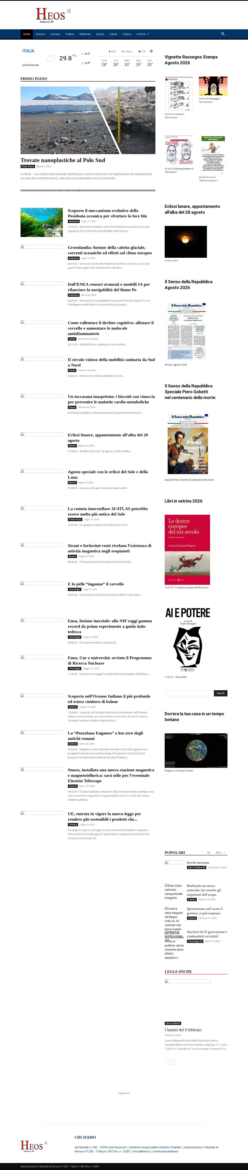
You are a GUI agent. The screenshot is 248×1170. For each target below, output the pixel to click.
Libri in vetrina (173, 1023)
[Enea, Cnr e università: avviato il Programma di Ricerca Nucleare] (42, 669)
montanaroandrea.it (165, 1151)
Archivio (141, 34)
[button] (222, 34)
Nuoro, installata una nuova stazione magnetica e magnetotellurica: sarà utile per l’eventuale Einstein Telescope (111, 775)
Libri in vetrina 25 (196, 867)
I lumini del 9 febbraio (183, 1030)
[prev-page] (167, 956)
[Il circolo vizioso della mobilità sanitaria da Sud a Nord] (42, 371)
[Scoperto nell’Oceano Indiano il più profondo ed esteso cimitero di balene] (42, 708)
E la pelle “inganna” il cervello (96, 584)
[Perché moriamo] (174, 870)
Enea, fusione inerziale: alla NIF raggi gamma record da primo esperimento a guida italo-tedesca (110, 626)
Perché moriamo (198, 862)
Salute (113, 34)
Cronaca (55, 34)
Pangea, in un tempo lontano (179, 770)
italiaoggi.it (214, 98)
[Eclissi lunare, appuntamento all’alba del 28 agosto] (42, 446)
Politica (70, 34)
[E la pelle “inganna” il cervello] (42, 594)
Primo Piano (28, 166)
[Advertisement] (156, 15)
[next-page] (173, 956)
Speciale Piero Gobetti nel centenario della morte (189, 479)
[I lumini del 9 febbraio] (196, 1002)
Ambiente (85, 34)
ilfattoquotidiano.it (184, 168)
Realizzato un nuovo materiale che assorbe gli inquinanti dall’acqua (204, 890)
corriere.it (179, 114)
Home (26, 34)
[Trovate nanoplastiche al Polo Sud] (88, 120)
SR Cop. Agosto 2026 (176, 364)
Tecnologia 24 (195, 941)
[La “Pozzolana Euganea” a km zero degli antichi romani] (42, 744)
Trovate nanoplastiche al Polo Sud (63, 160)
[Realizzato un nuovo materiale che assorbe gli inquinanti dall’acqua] (174, 893)
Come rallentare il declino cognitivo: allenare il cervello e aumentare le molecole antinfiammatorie (111, 328)
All (208, 852)
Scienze (40, 34)
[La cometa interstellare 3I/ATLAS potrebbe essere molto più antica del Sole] (42, 520)
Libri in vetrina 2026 (183, 501)
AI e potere (181, 677)
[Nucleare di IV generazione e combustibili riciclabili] (174, 939)
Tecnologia (74, 589)
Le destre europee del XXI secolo (192, 587)
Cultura (127, 34)
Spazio (100, 34)
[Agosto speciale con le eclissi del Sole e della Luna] (42, 483)
